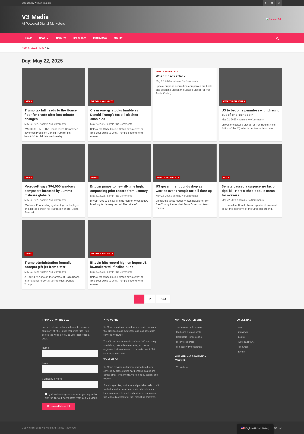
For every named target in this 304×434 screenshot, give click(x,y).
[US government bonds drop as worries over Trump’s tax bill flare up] (185, 163)
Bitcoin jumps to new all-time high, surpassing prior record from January (119, 188)
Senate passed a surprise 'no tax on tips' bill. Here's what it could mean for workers (249, 190)
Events (241, 351)
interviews (100, 38)
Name (45, 347)
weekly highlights (102, 101)
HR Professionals (185, 342)
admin (44, 124)
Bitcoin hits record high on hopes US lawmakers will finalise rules (118, 265)
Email (45, 363)
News (240, 327)
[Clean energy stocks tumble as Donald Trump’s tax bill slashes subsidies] (119, 87)
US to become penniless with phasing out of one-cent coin (251, 112)
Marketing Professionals (188, 332)
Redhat (118, 38)
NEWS (42, 38)
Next (163, 299)
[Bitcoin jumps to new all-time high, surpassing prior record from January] (119, 163)
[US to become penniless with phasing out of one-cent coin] (250, 87)
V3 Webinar (182, 367)
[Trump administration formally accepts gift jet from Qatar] (53, 239)
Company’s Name (52, 378)
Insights (60, 38)
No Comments (58, 124)
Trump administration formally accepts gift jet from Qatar (47, 265)
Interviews (243, 332)
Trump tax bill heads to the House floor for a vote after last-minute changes (50, 114)
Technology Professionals (189, 327)
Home (28, 38)
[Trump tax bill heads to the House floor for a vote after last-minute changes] (53, 87)
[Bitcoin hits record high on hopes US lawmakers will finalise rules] (119, 239)
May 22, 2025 (31, 124)
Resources (79, 38)
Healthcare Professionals (189, 337)
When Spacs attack (170, 76)
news (29, 101)
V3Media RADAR (246, 342)
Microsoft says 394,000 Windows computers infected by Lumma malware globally (49, 190)
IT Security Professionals (189, 346)
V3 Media (35, 17)
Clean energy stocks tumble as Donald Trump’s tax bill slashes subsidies (114, 114)
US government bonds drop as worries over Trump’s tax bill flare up (184, 188)
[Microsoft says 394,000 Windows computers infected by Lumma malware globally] (53, 163)
